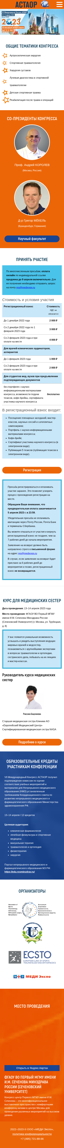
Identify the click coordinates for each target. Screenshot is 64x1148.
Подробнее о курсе (32, 742)
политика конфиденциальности (32, 1134)
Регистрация (32, 470)
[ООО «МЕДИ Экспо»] (32, 977)
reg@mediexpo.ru (25, 287)
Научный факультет (32, 239)
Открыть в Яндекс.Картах (32, 1068)
